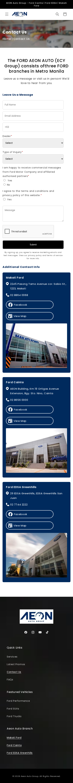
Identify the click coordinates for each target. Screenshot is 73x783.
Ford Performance (18, 701)
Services (12, 656)
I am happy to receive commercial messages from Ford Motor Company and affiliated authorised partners (32, 172)
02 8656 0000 (19, 400)
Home (7, 39)
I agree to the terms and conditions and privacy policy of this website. (28, 193)
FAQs (10, 679)
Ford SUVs (13, 708)
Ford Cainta (14, 745)
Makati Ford (14, 737)
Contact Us (14, 672)
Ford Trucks (14, 716)
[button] (7, 14)
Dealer (7, 136)
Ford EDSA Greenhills (20, 753)
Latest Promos (16, 664)
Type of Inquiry (13, 152)
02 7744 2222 (19, 504)
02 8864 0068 (19, 295)
